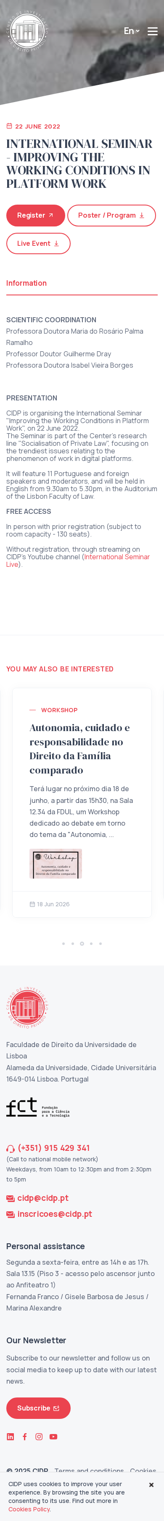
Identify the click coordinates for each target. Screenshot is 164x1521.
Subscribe (33, 1408)
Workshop (59, 710)
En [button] (129, 31)
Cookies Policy (29, 1509)
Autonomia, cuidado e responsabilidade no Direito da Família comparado (79, 749)
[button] (63, 943)
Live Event (33, 243)
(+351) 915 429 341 (53, 1147)
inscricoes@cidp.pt (54, 1213)
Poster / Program (107, 215)
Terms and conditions (89, 1471)
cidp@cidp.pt (43, 1197)
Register (31, 215)
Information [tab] (26, 283)
